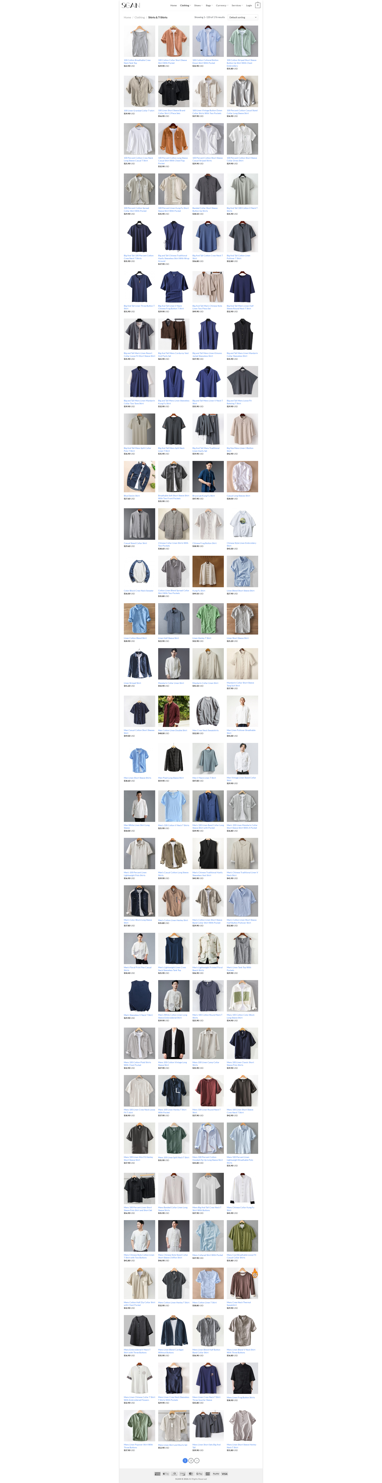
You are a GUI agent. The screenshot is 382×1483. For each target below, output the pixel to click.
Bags (208, 5)
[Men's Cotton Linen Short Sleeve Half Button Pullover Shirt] (242, 901)
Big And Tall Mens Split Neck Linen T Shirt (171, 449)
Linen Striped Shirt (132, 683)
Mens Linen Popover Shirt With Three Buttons (138, 1446)
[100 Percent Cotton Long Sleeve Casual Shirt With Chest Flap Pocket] (174, 138)
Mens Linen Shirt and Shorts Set (172, 1445)
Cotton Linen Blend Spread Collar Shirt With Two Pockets (173, 592)
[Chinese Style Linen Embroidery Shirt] (242, 524)
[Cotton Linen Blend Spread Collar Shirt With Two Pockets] (174, 571)
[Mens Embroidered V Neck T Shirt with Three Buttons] (139, 1330)
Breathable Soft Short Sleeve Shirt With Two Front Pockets (173, 497)
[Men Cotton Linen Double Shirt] (174, 711)
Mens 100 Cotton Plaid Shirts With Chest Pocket (137, 1063)
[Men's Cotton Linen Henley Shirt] (174, 901)
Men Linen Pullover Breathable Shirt (241, 731)
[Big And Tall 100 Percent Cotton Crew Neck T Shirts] (139, 236)
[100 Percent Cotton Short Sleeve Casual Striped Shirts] (208, 138)
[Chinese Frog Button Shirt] (208, 524)
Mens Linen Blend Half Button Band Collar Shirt (206, 1351)
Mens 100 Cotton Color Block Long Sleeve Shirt (240, 1016)
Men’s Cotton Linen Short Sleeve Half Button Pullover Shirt (242, 921)
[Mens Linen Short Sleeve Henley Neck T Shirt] (242, 1425)
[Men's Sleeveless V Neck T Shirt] (139, 995)
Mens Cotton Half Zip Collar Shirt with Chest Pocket (139, 1303)
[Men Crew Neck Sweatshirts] (208, 711)
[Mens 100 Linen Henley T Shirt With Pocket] (174, 1090)
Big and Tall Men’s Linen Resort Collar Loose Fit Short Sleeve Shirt (139, 354)
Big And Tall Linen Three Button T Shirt (139, 307)
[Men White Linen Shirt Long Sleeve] (139, 806)
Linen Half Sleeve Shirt (168, 638)
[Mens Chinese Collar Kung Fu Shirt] (242, 1188)
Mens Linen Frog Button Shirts (241, 1397)
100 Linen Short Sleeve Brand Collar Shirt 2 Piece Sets (171, 111)
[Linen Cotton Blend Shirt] (139, 619)
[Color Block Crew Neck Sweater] (139, 571)
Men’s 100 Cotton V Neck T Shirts (173, 825)
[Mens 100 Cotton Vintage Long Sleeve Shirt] (174, 1043)
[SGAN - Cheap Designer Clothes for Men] (131, 5)
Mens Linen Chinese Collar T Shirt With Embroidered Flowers (139, 1398)
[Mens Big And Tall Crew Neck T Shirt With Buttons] (208, 1188)
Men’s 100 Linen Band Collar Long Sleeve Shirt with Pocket (208, 826)
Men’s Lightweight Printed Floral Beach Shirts (207, 968)
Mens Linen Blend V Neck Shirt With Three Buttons (241, 1351)
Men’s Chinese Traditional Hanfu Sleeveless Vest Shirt (207, 874)
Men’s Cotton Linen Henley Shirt (173, 920)
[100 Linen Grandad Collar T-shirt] (139, 91)
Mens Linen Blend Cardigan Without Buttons (171, 1351)
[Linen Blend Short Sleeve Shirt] (242, 571)
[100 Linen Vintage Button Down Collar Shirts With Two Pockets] (208, 91)
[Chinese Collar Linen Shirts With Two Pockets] (174, 524)
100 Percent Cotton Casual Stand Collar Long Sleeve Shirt (242, 111)
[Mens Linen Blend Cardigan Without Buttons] (174, 1330)
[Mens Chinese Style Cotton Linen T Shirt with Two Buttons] (139, 1235)
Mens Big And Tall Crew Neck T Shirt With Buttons (206, 1208)
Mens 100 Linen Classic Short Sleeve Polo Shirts (240, 1063)
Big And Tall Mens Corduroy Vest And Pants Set (173, 354)
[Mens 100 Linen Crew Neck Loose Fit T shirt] (139, 1090)
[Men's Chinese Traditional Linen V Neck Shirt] (242, 853)
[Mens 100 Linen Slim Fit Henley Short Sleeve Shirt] (139, 1138)
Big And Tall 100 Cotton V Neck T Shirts (242, 209)
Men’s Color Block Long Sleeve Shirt (138, 921)
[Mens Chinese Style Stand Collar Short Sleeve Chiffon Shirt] (174, 1235)
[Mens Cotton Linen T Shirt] (208, 1283)
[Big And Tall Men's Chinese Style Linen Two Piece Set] (208, 286)
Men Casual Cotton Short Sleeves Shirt (139, 731)
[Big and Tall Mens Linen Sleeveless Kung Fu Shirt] (174, 381)
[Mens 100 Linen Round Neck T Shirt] (208, 1090)
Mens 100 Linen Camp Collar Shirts (205, 1063)
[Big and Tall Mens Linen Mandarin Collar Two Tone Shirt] (139, 381)
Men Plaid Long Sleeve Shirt (171, 778)
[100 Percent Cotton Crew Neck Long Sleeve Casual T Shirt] (139, 138)
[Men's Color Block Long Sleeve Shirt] (139, 901)
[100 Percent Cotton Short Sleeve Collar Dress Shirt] (242, 138)
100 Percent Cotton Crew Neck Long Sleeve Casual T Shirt (138, 159)
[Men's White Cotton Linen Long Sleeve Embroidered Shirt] (174, 995)
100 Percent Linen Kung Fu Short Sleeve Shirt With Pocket (173, 209)
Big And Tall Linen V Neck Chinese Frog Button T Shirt (171, 307)
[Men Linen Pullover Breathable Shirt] (242, 711)
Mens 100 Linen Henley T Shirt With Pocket (172, 1111)
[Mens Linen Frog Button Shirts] (242, 1378)
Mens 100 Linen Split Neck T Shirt (173, 1157)
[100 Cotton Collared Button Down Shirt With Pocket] (208, 41)
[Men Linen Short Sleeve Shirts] (139, 758)
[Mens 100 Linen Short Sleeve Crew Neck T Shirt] (242, 1090)
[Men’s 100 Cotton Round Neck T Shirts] (208, 995)
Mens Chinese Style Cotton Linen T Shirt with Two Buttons (139, 1256)
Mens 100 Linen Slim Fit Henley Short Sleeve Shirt (138, 1158)
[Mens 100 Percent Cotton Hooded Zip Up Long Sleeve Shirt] (208, 1138)
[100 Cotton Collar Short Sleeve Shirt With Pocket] (174, 41)
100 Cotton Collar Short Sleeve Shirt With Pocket (172, 61)
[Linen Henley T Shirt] (208, 619)
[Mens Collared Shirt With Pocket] (208, 1235)
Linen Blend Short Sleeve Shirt (240, 590)
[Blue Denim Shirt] (139, 476)
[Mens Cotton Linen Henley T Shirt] (174, 1283)
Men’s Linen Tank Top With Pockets (239, 968)
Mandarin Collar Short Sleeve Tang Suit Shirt (240, 684)
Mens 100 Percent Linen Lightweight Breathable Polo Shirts (240, 1160)
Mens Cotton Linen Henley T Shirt (173, 1302)
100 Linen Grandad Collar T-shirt (139, 110)
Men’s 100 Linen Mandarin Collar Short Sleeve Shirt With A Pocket (242, 826)
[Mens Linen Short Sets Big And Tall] (208, 1425)
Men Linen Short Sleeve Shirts (137, 778)
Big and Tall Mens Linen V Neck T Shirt (207, 402)
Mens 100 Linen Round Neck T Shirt (206, 1111)
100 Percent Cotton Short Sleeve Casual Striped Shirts (207, 159)
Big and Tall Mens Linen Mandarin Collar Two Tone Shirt (139, 402)
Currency (221, 5)
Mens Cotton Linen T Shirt (204, 1302)
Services (236, 5)
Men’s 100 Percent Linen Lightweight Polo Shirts (135, 874)
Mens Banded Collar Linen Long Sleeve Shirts (172, 1208)
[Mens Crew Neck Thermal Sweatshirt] (242, 1283)
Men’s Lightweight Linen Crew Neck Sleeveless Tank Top (172, 968)
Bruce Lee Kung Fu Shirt (203, 495)
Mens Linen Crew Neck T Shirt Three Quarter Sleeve (206, 1398)
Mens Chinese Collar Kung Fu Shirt (240, 1208)
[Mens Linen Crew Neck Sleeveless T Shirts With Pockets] (174, 1378)
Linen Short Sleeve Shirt (238, 638)
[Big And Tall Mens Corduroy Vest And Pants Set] (174, 334)
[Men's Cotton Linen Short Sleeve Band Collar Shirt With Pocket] (208, 901)
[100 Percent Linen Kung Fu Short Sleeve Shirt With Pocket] (174, 189)
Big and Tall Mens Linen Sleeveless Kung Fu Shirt (173, 402)
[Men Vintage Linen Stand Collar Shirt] (242, 758)
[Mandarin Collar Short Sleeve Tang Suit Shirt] (242, 663)
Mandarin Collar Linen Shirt (171, 683)
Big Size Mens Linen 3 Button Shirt (240, 449)
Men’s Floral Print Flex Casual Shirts (137, 968)
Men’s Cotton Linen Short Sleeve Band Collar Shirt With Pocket (207, 921)
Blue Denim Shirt (132, 495)
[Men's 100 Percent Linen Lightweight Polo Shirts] (139, 853)
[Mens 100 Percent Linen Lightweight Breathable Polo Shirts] (242, 1138)
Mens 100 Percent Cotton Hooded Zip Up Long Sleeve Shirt (207, 1158)
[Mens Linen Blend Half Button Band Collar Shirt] (208, 1330)
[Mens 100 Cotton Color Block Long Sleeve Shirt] (242, 995)
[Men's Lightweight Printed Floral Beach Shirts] (208, 948)
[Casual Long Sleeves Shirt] (242, 476)
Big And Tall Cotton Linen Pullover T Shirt (238, 257)
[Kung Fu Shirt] (208, 571)
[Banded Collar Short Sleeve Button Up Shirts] (208, 189)
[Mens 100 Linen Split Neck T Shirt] (174, 1138)
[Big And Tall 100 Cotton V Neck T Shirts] (242, 189)
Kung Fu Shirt (198, 590)
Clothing (184, 5)
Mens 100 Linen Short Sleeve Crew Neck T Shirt (240, 1111)
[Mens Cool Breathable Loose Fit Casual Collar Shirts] (242, 1235)
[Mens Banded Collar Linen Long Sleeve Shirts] (174, 1188)
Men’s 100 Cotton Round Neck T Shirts (207, 1016)
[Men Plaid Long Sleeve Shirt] (174, 758)
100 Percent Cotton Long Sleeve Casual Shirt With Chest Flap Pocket (173, 161)
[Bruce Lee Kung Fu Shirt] (208, 476)
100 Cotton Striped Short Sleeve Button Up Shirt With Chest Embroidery (241, 63)
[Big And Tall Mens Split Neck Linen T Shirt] (174, 429)
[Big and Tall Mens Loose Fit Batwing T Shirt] (242, 381)
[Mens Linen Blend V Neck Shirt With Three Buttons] (242, 1330)
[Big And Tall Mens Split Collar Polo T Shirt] (139, 429)
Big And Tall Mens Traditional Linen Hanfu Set (206, 449)
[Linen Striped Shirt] (139, 663)
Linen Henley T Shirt (201, 638)
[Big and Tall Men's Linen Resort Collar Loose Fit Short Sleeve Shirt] (139, 334)
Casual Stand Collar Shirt (135, 543)
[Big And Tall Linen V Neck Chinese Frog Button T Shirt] (174, 286)
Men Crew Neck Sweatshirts (205, 730)
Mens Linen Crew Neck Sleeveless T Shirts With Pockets (173, 1398)
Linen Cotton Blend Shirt (135, 638)
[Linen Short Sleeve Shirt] (242, 619)
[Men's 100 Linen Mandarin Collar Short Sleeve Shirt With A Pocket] (242, 806)
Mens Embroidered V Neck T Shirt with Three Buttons (137, 1351)
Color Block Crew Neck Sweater (139, 590)
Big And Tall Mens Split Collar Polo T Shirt (137, 449)
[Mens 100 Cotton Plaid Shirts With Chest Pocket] (139, 1043)
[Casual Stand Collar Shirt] (139, 524)
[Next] (196, 1460)
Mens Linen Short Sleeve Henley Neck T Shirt (241, 1446)
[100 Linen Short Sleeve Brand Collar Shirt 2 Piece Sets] (174, 91)
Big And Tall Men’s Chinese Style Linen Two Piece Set (207, 307)
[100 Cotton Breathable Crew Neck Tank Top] (139, 41)
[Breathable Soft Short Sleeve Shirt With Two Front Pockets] (174, 476)
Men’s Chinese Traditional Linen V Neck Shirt (242, 874)
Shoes (197, 5)
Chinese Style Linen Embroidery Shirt (241, 544)
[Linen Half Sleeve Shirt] (174, 619)
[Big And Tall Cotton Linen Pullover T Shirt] (242, 236)
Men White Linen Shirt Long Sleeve (137, 826)
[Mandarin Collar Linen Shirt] (174, 663)
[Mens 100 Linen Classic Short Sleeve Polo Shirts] (242, 1043)
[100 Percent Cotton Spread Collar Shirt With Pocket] (139, 189)
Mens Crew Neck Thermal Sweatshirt (239, 1303)
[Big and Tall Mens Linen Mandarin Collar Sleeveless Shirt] (242, 334)
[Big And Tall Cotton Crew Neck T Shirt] (208, 236)
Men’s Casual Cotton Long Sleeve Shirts (173, 874)
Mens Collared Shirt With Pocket (207, 1255)
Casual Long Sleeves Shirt (238, 495)
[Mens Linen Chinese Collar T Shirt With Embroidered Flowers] (139, 1378)
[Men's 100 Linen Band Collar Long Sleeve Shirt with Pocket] (208, 806)
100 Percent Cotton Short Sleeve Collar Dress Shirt (242, 159)
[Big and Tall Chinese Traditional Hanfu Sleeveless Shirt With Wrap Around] (174, 236)
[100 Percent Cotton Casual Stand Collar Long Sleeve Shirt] (242, 91)
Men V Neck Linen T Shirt (204, 778)
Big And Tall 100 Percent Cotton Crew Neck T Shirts (139, 257)
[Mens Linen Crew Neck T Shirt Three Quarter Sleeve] (208, 1378)
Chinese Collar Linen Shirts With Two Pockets (173, 544)
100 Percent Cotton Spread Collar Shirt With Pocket (136, 209)
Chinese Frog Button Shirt (204, 543)
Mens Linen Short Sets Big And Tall (206, 1446)
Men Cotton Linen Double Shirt (172, 730)
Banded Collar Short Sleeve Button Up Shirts (205, 209)
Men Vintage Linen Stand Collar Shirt (241, 779)
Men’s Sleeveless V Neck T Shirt (138, 1015)
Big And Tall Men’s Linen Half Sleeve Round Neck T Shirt (240, 307)
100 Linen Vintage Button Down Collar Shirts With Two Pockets (207, 111)
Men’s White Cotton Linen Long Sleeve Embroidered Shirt (172, 1016)
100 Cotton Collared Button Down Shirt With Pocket (205, 61)
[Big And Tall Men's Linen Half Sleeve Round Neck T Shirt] (242, 286)
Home (173, 5)
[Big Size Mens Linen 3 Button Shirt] (242, 429)
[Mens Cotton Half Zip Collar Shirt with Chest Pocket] (139, 1283)
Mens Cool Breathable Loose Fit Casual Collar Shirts (241, 1256)
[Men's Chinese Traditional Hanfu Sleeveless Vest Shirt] (208, 853)
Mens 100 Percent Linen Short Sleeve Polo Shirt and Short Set (138, 1208)
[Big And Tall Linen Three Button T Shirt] (139, 286)
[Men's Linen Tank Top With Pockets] (242, 948)
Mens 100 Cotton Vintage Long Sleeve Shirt (172, 1063)
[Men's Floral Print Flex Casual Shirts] (139, 948)
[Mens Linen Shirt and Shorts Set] (174, 1425)
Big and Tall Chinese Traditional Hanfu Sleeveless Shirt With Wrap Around (173, 258)
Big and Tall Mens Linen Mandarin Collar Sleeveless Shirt (242, 354)
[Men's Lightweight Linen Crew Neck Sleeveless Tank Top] (174, 948)
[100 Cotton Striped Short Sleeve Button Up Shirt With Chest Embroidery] (242, 41)
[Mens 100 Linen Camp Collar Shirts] (208, 1043)
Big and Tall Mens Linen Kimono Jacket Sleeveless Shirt (207, 354)
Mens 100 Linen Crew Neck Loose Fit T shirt (139, 1111)
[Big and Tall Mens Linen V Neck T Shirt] (208, 381)
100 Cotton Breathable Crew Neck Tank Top (137, 61)
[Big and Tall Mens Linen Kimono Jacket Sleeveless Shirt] (208, 334)
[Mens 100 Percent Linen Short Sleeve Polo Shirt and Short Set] (139, 1188)
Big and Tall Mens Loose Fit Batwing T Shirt (239, 402)
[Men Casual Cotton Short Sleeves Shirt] (139, 711)
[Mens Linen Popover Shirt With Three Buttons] (139, 1425)
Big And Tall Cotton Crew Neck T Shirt (207, 257)
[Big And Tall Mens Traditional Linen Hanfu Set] (208, 429)
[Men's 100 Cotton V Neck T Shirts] (174, 806)
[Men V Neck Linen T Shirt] (208, 758)
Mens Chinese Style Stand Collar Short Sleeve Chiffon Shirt (173, 1256)
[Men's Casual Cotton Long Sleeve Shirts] (174, 853)
